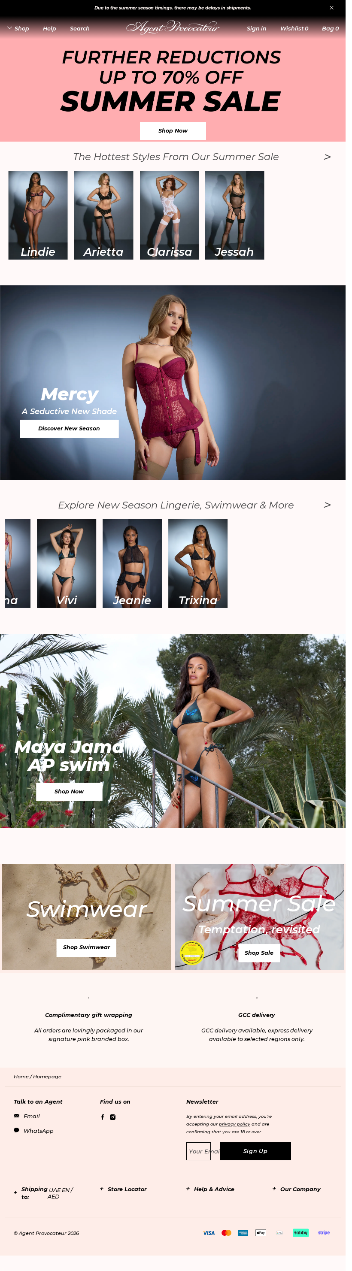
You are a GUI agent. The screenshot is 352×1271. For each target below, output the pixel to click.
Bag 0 (330, 28)
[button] (257, 28)
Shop (22, 28)
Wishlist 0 (294, 28)
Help (49, 28)
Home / (23, 1077)
